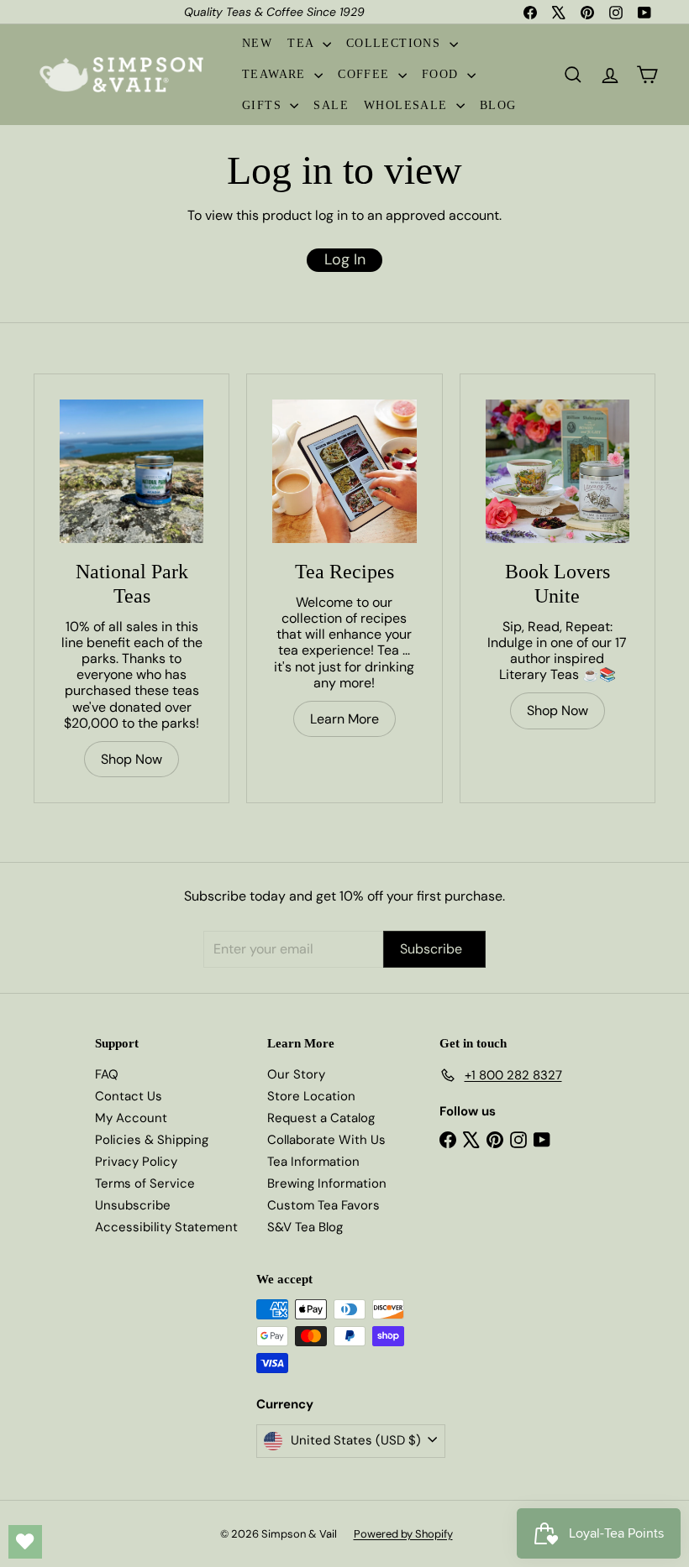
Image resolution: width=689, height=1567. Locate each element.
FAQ (106, 1074)
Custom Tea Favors (323, 1205)
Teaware (276, 74)
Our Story (296, 1074)
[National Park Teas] (131, 471)
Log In (345, 259)
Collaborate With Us (326, 1139)
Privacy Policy (136, 1161)
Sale (331, 105)
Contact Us (128, 1096)
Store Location (311, 1096)
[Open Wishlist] (25, 1542)
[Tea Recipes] (344, 471)
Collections (395, 43)
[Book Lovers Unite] (557, 471)
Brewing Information (327, 1183)
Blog (498, 105)
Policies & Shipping (151, 1139)
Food (442, 74)
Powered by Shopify (403, 1534)
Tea (302, 43)
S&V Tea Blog (305, 1227)
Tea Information (313, 1161)
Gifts (264, 105)
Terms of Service (145, 1183)
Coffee (366, 74)
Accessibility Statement (166, 1227)
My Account (131, 1118)
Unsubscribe (133, 1205)
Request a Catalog (321, 1118)
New (257, 43)
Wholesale (408, 105)
